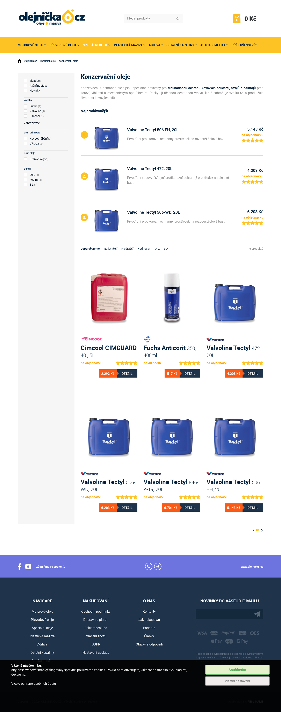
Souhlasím (237, 669)
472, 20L (149, 168)
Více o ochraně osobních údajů (33, 683)
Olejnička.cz (30, 60)
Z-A (166, 248)
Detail (127, 373)
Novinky (35, 90)
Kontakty (149, 611)
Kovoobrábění (39, 138)
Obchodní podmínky (95, 611)
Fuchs (33, 106)
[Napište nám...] (157, 566)
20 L (32, 175)
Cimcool (35, 116)
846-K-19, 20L (171, 485)
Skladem (35, 81)
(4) (37, 111)
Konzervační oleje (68, 60)
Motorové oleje (30, 45)
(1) (35, 106)
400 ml (34, 179)
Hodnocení (144, 248)
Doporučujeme (90, 248)
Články (149, 636)
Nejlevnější (110, 248)
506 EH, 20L (153, 129)
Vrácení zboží (96, 636)
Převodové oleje (63, 45)
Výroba (34, 143)
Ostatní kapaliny (180, 45)
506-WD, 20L (153, 212)
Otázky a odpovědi (149, 644)
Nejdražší (127, 248)
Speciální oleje (95, 45)
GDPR (96, 644)
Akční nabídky (38, 85)
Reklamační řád (96, 628)
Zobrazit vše (32, 123)
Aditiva (154, 45)
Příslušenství (243, 45)
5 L (32, 184)
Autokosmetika (212, 45)
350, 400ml (170, 350)
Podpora (149, 628)
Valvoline (35, 111)
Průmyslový (37, 159)
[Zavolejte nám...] (148, 566)
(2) (40, 138)
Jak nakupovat (149, 619)
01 (257, 530)
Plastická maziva (128, 45)
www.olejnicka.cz (252, 566)
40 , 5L (109, 350)
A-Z (157, 248)
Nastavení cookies (95, 652)
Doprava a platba (95, 619)
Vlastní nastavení (237, 681)
